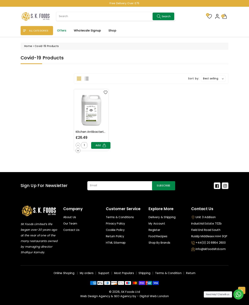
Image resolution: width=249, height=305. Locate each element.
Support (104, 273)
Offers (62, 30)
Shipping (144, 273)
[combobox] (115, 16)
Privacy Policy (115, 223)
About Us (69, 217)
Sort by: (193, 78)
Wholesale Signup (87, 30)
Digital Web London (154, 296)
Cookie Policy (115, 230)
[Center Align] (25, 31)
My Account (157, 223)
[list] (87, 78)
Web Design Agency (95, 296)
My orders (87, 273)
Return (190, 273)
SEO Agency (123, 296)
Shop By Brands (159, 243)
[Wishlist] (105, 92)
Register (154, 230)
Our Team (70, 223)
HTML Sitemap (116, 243)
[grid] (79, 78)
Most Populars (124, 273)
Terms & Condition (168, 273)
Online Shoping (64, 273)
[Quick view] (91, 110)
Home (28, 46)
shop (112, 30)
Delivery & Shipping (162, 217)
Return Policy (115, 236)
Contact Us (71, 230)
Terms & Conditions (120, 217)
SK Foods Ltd (130, 292)
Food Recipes (158, 236)
